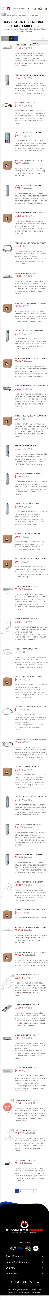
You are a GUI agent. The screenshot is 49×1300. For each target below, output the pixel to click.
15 (31, 1191)
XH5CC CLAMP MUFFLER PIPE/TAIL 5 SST (28, 676)
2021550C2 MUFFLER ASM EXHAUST (27, 273)
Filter (6, 38)
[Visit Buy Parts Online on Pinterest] (31, 1282)
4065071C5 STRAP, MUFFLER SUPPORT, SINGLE (30, 160)
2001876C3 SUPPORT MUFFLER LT (26, 619)
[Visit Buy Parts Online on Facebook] (11, 1282)
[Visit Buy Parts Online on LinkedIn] (37, 1282)
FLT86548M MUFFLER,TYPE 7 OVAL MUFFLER (29, 75)
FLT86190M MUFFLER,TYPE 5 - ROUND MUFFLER (30, 331)
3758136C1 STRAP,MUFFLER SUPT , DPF (28, 534)
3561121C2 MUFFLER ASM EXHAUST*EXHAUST (30, 358)
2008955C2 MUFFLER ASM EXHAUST (27, 1035)
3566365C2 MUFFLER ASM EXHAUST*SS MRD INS (31, 386)
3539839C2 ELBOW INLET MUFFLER (26, 45)
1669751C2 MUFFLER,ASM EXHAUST (27, 1005)
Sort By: (44, 38)
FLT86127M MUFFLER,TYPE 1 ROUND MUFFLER (30, 797)
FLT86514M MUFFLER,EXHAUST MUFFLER (29, 473)
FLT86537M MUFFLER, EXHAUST (25, 446)
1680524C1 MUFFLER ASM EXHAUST (27, 1130)
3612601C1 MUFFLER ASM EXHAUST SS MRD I (30, 952)
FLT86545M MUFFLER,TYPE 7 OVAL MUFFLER (29, 854)
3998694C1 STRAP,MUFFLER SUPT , (26, 649)
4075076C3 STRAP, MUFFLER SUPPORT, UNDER (30, 303)
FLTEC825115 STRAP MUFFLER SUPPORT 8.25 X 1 (31, 739)
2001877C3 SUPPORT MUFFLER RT (26, 1160)
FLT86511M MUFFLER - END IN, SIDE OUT (28, 824)
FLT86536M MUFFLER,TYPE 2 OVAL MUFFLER (29, 185)
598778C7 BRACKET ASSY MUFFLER (27, 767)
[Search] (29, 9)
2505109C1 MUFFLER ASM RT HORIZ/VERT (29, 882)
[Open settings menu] (46, 9)
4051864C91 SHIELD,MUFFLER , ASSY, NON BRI (30, 927)
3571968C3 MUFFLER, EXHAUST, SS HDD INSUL (30, 213)
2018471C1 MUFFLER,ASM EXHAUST (27, 586)
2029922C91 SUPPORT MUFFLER (25, 102)
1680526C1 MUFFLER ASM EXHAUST (27, 975)
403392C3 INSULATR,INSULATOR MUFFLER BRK (30, 416)
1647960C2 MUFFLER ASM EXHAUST (27, 1067)
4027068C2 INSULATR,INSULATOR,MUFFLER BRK (31, 559)
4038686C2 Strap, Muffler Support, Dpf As (30, 909)
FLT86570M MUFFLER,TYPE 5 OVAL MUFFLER (29, 133)
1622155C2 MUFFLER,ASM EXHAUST (27, 1100)
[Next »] (35, 1191)
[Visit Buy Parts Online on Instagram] (24, 1282)
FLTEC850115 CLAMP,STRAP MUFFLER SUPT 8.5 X (31, 707)
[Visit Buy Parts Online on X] (17, 1282)
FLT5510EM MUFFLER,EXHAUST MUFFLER (29, 503)
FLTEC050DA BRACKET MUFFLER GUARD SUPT (30, 243)
